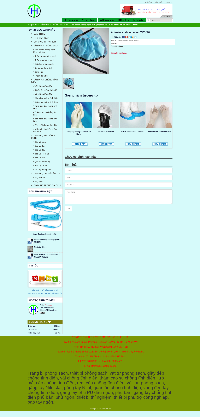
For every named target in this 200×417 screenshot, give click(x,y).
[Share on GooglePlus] (126, 37)
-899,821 (56, 330)
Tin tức (125, 20)
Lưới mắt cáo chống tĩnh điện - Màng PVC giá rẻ (46, 255)
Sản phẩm (108, 20)
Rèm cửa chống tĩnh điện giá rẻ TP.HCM (47, 241)
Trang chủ (72, 20)
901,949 (57, 326)
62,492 (57, 333)
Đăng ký (169, 2)
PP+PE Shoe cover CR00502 (133, 132)
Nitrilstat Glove (40, 247)
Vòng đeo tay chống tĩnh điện (45, 234)
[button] (30, 288)
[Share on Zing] (132, 37)
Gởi (68, 208)
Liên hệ (140, 20)
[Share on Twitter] (129, 37)
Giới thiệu (89, 20)
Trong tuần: (33, 330)
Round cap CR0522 (106, 132)
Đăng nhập (159, 2)
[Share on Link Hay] (135, 37)
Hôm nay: (32, 326)
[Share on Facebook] (123, 37)
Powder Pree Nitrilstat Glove (159, 132)
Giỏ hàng (148, 2)
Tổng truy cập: (34, 333)
